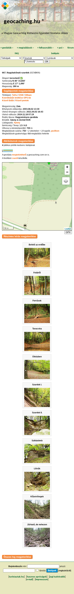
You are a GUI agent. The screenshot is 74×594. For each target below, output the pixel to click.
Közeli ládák (8, 100)
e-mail (30, 579)
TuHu (14, 95)
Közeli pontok (22, 100)
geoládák (7, 48)
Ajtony (17, 122)
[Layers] (66, 181)
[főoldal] (5, 6)
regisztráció (65, 570)
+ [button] (67, 167)
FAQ (17, 53)
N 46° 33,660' (18, 81)
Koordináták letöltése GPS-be (16, 98)
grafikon (55, 131)
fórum (70, 48)
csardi (15, 158)
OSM (21, 95)
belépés (55, 53)
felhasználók (45, 48)
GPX (68, 232)
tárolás (42, 570)
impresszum (41, 579)
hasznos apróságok (37, 577)
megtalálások (25, 48)
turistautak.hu (16, 577)
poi (60, 48)
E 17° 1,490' (19, 83)
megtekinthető (19, 155)
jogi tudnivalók (57, 577)
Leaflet (68, 228)
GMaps (28, 95)
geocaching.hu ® (24, 22)
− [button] (67, 172)
